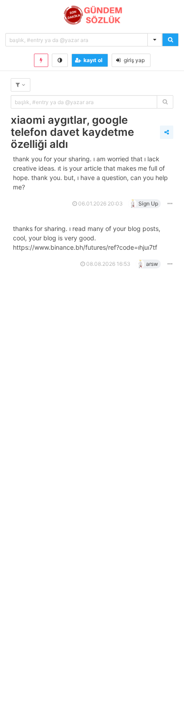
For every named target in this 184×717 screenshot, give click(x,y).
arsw (152, 263)
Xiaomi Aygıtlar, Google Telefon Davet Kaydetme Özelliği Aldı (72, 132)
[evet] (165, 102)
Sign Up (148, 203)
